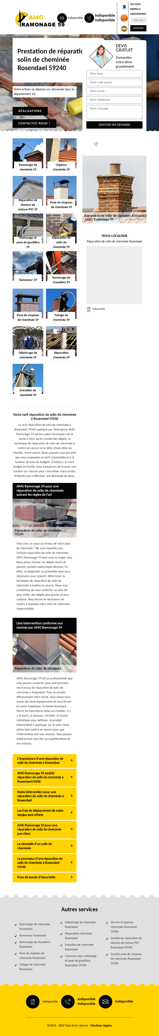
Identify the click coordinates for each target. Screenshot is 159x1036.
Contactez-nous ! (34, 123)
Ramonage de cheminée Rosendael (34, 927)
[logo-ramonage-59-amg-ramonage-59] (30, 18)
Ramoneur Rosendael (32, 935)
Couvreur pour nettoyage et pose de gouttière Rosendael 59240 (81, 961)
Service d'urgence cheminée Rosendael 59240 (124, 927)
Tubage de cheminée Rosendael (32, 967)
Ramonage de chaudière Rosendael (34, 944)
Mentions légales (101, 1025)
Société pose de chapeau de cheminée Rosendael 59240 (126, 959)
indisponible (75, 18)
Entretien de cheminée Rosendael (79, 947)
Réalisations (30, 111)
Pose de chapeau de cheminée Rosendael (32, 956)
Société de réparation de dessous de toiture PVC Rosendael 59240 (126, 943)
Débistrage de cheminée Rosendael (80, 925)
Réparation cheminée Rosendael (78, 936)
